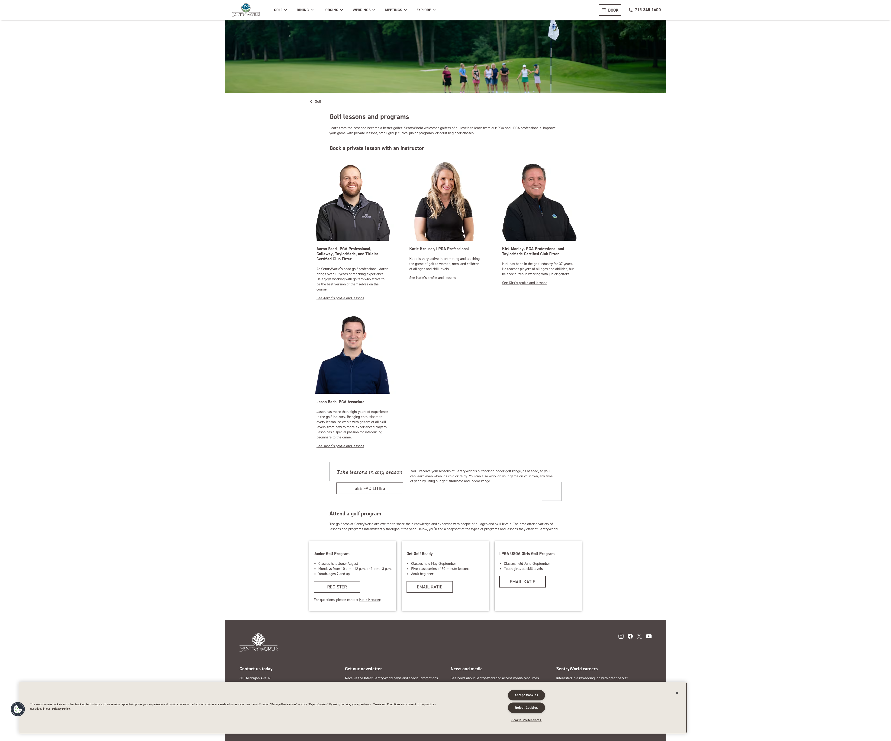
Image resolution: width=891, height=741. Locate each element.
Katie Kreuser (369, 599)
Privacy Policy (61, 709)
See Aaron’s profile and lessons (340, 298)
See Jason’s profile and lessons (340, 446)
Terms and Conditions (386, 704)
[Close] (677, 693)
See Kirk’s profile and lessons (524, 282)
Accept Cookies (526, 695)
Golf (318, 101)
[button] (281, 10)
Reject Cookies (526, 707)
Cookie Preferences (526, 720)
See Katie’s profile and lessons (432, 277)
